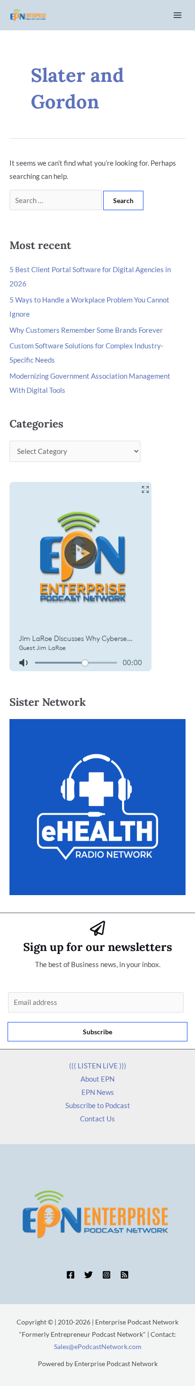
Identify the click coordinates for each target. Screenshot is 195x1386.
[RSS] (124, 1274)
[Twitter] (88, 1274)
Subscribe (97, 1032)
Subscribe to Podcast (97, 1105)
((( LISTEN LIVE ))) (97, 1065)
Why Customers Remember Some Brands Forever (86, 330)
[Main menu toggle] (178, 15)
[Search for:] (56, 200)
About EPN (97, 1079)
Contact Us (97, 1118)
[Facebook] (70, 1274)
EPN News (97, 1092)
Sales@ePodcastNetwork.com (98, 1346)
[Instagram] (106, 1274)
